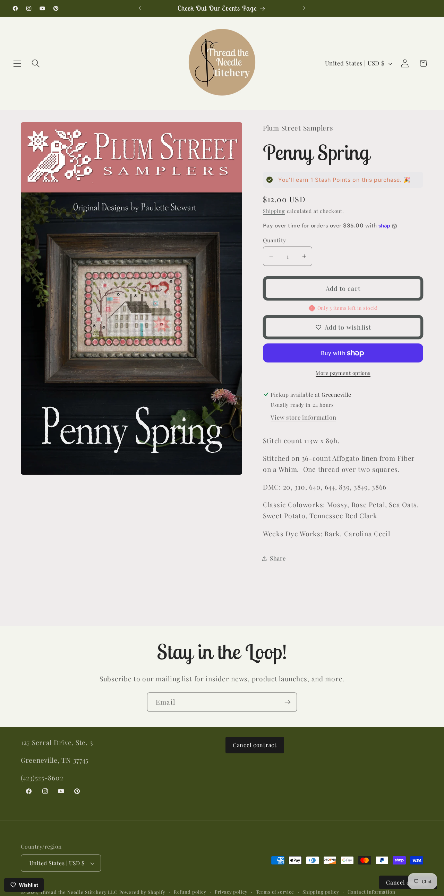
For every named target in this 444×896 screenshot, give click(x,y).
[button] (17, 63)
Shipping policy (320, 892)
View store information (303, 417)
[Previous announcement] (139, 8)
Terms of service (275, 892)
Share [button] (278, 558)
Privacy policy (231, 892)
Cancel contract (255, 745)
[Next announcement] (304, 8)
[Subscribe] (287, 702)
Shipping (274, 210)
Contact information (371, 892)
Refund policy (190, 892)
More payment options (343, 372)
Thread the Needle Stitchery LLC (79, 892)
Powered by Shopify (142, 892)
